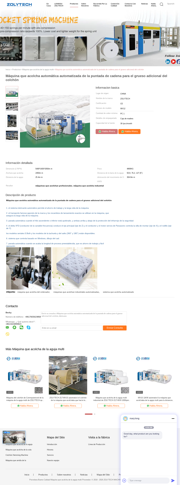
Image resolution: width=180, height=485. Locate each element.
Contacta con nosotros (130, 5)
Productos (74, 4)
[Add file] (124, 480)
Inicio (26, 475)
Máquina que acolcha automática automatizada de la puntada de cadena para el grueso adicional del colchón (99, 69)
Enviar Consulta (115, 328)
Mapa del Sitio (103, 475)
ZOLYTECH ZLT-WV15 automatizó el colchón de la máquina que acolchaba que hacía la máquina (68, 399)
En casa (49, 5)
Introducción (52, 444)
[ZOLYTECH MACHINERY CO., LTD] (19, 5)
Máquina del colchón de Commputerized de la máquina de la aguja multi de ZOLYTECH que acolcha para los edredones (24, 399)
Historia (50, 450)
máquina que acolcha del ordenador (33, 292)
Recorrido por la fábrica (100, 5)
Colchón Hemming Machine (17, 455)
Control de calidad (115, 5)
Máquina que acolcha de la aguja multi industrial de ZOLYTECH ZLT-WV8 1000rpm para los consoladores (111, 399)
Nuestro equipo (53, 460)
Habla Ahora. (153, 5)
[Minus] (173, 418)
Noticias (144, 4)
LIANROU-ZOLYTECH (58, 5)
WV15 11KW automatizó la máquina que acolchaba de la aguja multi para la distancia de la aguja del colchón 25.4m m (154, 399)
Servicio (50, 455)
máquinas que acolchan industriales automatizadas (76, 292)
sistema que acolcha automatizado (118, 292)
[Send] (173, 480)
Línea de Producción (96, 444)
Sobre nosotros (85, 5)
